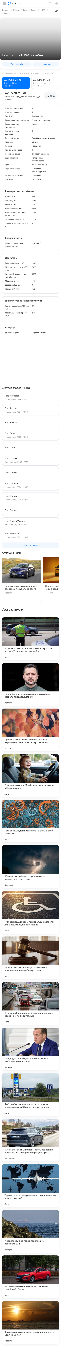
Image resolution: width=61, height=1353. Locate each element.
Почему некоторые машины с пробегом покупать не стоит (21, 587)
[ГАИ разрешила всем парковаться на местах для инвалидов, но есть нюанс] (30, 912)
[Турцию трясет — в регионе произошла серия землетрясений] (30, 1185)
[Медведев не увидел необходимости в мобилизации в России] (30, 1049)
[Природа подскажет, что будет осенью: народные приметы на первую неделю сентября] (30, 730)
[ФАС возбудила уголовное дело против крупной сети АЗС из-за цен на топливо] (30, 1094)
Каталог (5, 10)
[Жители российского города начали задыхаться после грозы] (30, 866)
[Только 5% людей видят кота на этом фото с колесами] (30, 821)
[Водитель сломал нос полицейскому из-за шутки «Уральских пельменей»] (30, 638)
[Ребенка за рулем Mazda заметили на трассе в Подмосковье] (30, 775)
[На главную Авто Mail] (15, 3)
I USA (42, 10)
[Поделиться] (56, 11)
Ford (25, 10)
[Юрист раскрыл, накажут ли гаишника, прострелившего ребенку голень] (30, 957)
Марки (16, 10)
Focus (33, 10)
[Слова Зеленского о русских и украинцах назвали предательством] (30, 684)
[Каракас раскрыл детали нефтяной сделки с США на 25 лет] (30, 1322)
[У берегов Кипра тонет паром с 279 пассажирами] (30, 1231)
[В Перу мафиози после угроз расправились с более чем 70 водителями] (30, 1003)
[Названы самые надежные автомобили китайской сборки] (30, 1276)
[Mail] (9, 3)
